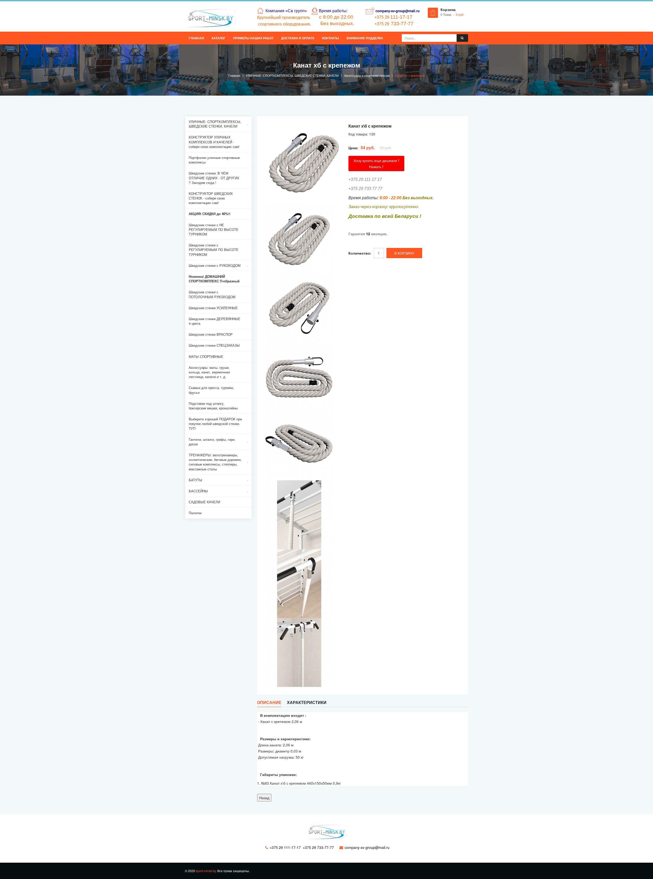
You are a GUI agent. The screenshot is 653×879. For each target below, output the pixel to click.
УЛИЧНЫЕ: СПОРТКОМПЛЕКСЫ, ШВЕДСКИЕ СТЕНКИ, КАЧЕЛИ (292, 75)
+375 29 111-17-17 (285, 847)
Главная (196, 38)
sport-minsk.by (206, 871)
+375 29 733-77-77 (318, 847)
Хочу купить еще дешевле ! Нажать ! (376, 163)
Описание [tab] (269, 702)
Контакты (330, 38)
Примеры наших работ (253, 38)
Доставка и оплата (298, 38)
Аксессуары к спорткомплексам (367, 75)
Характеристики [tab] (306, 702)
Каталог (218, 38)
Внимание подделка (365, 38)
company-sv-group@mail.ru (397, 10)
